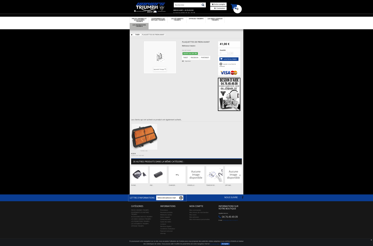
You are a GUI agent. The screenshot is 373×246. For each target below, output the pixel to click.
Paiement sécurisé (166, 231)
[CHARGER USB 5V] (177, 174)
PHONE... (134, 185)
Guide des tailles (165, 222)
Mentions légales (165, 226)
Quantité (223, 50)
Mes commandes (195, 210)
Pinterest (205, 58)
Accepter (225, 244)
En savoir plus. (215, 244)
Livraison (163, 224)
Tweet (185, 58)
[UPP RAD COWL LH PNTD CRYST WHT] (233, 174)
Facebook (194, 58)
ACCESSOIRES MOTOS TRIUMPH (141, 217)
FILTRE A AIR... (144, 151)
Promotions (164, 210)
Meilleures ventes (166, 215)
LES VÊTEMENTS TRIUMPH (177, 19)
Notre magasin (165, 217)
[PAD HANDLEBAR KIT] (158, 174)
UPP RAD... (228, 185)
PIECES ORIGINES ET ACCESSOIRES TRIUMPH (139, 20)
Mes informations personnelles (199, 219)
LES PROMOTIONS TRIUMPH (139, 25)
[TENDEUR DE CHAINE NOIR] (214, 174)
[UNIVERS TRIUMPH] (149, 7)
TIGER (137, 35)
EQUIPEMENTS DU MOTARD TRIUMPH (158, 19)
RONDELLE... (191, 185)
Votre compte (219, 4)
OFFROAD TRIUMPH (196, 19)
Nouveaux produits (166, 212)
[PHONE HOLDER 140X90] (139, 174)
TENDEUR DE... (211, 185)
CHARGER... (172, 185)
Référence (185, 46)
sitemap (163, 233)
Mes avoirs (193, 215)
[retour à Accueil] (131, 35)
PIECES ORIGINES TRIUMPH (140, 210)
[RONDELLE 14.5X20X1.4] (195, 174)
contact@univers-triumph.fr (230, 220)
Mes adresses (194, 217)
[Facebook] (241, 197)
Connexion (220, 8)
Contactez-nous (165, 219)
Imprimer (188, 61)
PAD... (152, 185)
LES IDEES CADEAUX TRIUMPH (215, 19)
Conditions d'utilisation (167, 229)
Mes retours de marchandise (198, 212)
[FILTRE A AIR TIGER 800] (144, 137)
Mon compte (196, 206)
